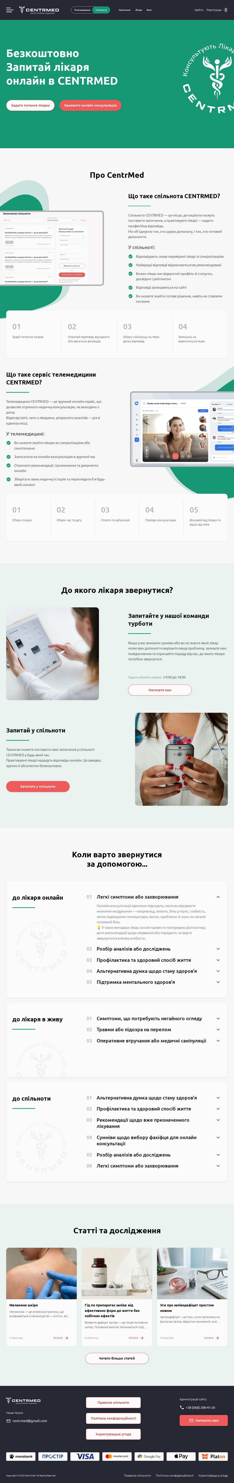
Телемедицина (82, 9)
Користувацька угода (213, 1475)
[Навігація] (10, 10)
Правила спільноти (137, 1475)
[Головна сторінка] (39, 10)
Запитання (124, 9)
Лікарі (138, 9)
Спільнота (101, 9)
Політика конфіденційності (175, 1475)
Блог (149, 9)
